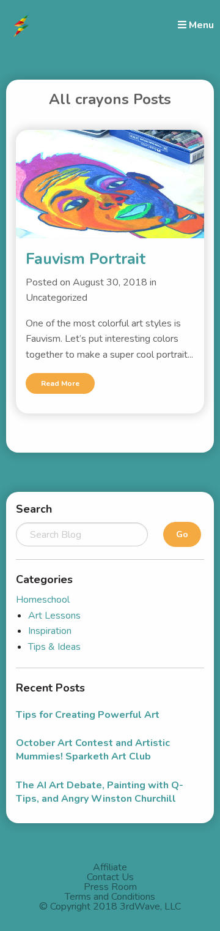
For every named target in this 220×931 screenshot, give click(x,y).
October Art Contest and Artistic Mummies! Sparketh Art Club (93, 749)
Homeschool (43, 599)
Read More (60, 383)
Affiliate (110, 867)
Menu (200, 25)
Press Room (110, 887)
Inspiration (50, 631)
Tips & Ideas (54, 647)
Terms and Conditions (110, 897)
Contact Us (110, 877)
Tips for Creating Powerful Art (88, 715)
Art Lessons (54, 615)
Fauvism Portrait (85, 259)
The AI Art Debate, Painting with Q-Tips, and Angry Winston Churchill (99, 791)
